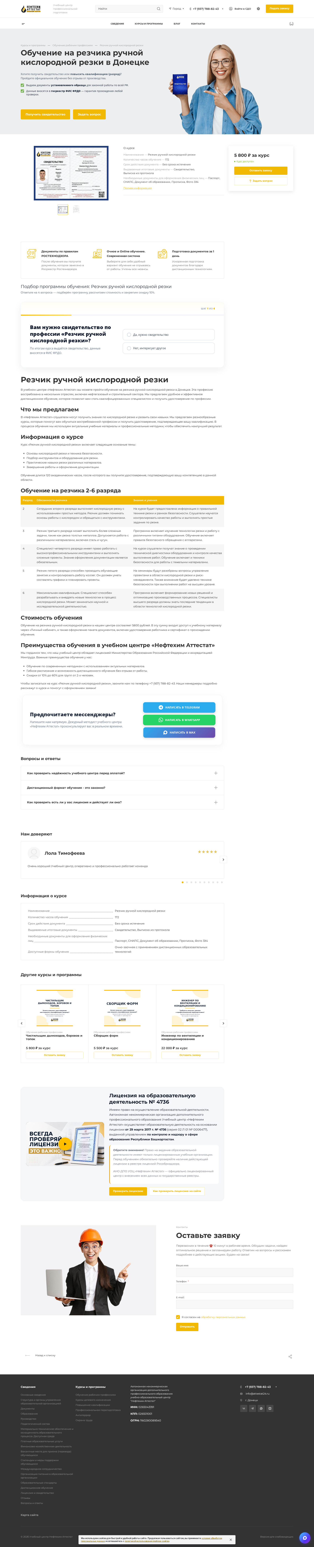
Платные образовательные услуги (42, 1441)
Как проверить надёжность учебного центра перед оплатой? (76, 773)
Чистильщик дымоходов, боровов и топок (54, 1037)
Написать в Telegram (183, 707)
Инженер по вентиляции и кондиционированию (182, 1037)
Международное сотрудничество (41, 1468)
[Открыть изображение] (63, 209)
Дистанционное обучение (37, 1487)
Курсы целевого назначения (93, 1399)
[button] (223, 859)
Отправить (187, 1326)
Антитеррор (83, 1415)
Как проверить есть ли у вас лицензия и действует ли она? (74, 802)
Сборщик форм (106, 1035)
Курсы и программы (91, 1387)
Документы (28, 1408)
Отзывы (25, 1497)
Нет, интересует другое (149, 348)
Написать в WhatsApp (183, 720)
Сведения (28, 1387)
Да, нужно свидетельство (151, 335)
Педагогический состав (35, 1423)
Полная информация (137, 188)
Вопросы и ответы (32, 1503)
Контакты (198, 23)
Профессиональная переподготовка (98, 1410)
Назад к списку (45, 1355)
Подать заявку (279, 8)
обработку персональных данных (223, 1317)
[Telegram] (252, 1408)
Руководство (28, 1418)
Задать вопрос (89, 114)
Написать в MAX (183, 732)
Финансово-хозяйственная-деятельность (46, 1446)
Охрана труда (84, 1420)
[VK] (243, 1408)
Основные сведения (33, 1394)
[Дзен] (269, 1408)
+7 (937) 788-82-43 (206, 9)
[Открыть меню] (23, 23)
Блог (177, 23)
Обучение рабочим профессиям (96, 1394)
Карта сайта (29, 1515)
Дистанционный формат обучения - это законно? (66, 787)
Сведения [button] (117, 23)
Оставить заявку (260, 170)
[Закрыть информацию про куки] (231, 1540)
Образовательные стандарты (39, 1482)
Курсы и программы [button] (149, 23)
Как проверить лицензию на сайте (177, 1191)
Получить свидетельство (45, 114)
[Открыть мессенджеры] (305, 1538)
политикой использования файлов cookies (147, 1541)
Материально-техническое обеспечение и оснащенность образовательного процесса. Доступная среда (47, 1432)
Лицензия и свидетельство (37, 1492)
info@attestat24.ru (257, 1393)
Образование (29, 1413)
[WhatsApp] (261, 1408)
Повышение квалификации (93, 1404)
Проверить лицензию (128, 1191)
